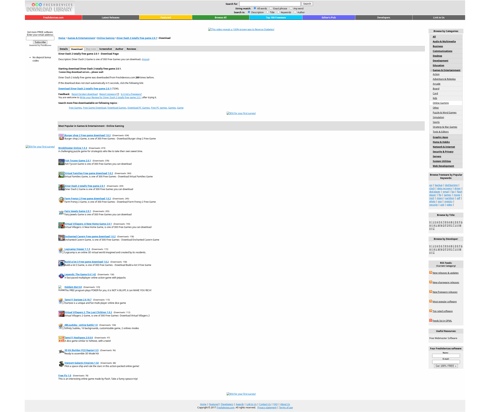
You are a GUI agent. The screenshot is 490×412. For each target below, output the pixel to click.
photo (432, 201)
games (447, 195)
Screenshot (105, 49)
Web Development (443, 166)
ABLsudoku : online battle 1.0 (81, 325)
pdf (458, 198)
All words (262, 8)
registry (448, 201)
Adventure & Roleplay (444, 79)
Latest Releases (110, 17)
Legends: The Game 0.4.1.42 (80, 274)
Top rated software (443, 311)
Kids (435, 98)
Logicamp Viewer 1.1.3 (77, 249)
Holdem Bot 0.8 (73, 287)
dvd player (434, 191)
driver (457, 188)
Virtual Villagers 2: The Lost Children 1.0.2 (88, 312)
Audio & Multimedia (444, 41)
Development (440, 60)
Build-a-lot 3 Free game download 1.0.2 (87, 261)
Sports (436, 122)
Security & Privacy (443, 151)
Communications (442, 51)
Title (271, 12)
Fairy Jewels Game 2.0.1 (78, 211)
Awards (240, 404)
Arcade (436, 83)
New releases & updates (446, 272)
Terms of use (286, 407)
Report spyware (107, 94)
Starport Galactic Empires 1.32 (82, 362)
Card (435, 93)
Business (438, 46)
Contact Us (265, 404)
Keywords (285, 12)
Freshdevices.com (53, 17)
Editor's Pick (329, 17)
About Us (285, 404)
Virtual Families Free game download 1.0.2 (89, 173)
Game (180, 107)
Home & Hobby (441, 142)
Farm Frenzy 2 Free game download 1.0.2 (88, 198)
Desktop (437, 55)
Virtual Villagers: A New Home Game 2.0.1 (88, 223)
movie (457, 195)
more (146, 59)
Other (436, 107)
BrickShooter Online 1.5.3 (72, 148)
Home (203, 404)
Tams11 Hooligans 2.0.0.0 (79, 337)
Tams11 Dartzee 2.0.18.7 (78, 299)
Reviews (131, 49)
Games (172, 107)
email (446, 191)
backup (439, 185)
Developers (383, 17)
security (433, 204)
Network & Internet (444, 146)
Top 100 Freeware (276, 17)
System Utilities (442, 161)
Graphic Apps (440, 137)
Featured (166, 17)
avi (430, 185)
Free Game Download (94, 107)
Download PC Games (138, 107)
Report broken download (85, 94)
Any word (298, 8)
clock (432, 188)
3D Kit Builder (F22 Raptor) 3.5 (82, 350)
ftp (440, 195)
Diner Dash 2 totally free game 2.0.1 (137, 38)
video (449, 204)
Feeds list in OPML (442, 320)
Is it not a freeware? (131, 94)
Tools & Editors (441, 131)
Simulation (438, 117)
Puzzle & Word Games (445, 112)
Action (436, 74)
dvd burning (451, 185)
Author (301, 12)
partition (449, 198)
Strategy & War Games (445, 127)
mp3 (431, 198)
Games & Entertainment (81, 38)
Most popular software (445, 301)
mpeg (440, 198)
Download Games (116, 107)
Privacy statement (267, 407)
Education (438, 65)
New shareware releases (446, 282)
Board (436, 88)
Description (257, 12)
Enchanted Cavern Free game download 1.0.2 (90, 236)
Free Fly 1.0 (64, 375)
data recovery (444, 188)
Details (64, 49)
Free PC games (159, 107)
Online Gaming (106, 38)
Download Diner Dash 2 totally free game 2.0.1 (84, 88)
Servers (437, 156)
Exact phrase (280, 8)
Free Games (75, 107)
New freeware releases (445, 292)
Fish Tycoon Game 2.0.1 (78, 160)
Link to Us (438, 17)
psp (440, 201)
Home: (62, 38)
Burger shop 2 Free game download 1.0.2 (88, 135)
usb (442, 204)
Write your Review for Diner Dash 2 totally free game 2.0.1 (111, 97)
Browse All (221, 17)
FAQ (275, 404)
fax (453, 191)
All (434, 36)
